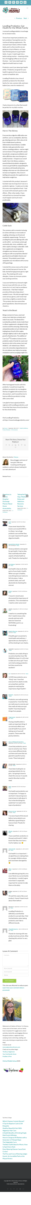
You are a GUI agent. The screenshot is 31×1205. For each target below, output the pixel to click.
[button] (4, 496)
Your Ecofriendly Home (9, 1054)
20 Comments (14, 429)
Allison (10, 869)
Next (25, 18)
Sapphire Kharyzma (13, 631)
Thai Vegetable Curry (10, 1142)
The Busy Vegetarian (9, 1052)
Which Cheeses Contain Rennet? (13, 1121)
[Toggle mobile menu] (27, 8)
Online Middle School (10, 1061)
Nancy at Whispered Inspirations (16, 742)
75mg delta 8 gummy (13, 929)
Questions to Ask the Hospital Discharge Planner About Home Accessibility (7, 501)
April (10, 522)
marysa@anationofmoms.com (11, 1047)
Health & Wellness (24, 428)
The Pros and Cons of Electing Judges (15, 1154)
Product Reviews (6, 429)
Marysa (5, 428)
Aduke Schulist (12, 849)
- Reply (17, 545)
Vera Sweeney (12, 564)
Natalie (10, 591)
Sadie (10, 786)
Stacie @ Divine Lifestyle (14, 544)
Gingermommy (12, 717)
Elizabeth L (11, 694)
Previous (19, 18)
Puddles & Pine (7, 1056)
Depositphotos (21, 1184)
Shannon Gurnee (12, 811)
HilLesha (10, 831)
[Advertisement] (15, 1097)
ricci (10, 673)
